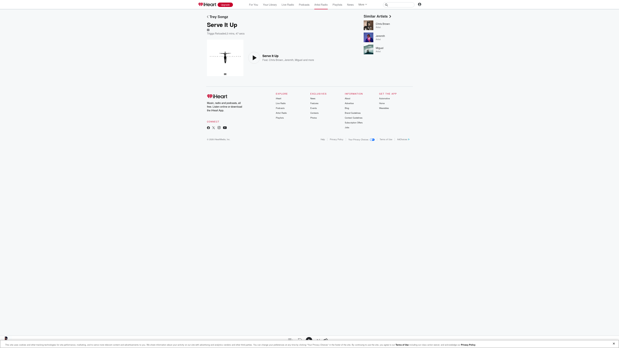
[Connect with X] (213, 128)
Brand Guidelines (353, 112)
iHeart (278, 98)
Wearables (384, 108)
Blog (347, 108)
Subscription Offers (354, 122)
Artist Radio (321, 4)
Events (313, 108)
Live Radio (288, 4)
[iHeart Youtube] (225, 128)
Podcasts (304, 4)
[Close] (613, 343)
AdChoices (402, 139)
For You (253, 4)
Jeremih (289, 60)
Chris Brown (276, 60)
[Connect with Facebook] (208, 128)
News (350, 4)
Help (323, 139)
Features (314, 103)
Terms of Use (386, 139)
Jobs (347, 127)
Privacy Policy (336, 139)
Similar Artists (376, 16)
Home (382, 103)
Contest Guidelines (354, 117)
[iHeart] (207, 4)
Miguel (299, 60)
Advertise (349, 103)
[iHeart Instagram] (219, 128)
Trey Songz (219, 16)
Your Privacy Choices (358, 139)
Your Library (270, 4)
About (347, 98)
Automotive (384, 98)
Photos (313, 117)
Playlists (337, 4)
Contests (314, 112)
